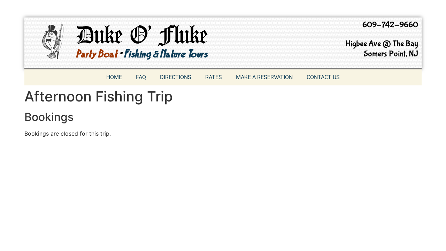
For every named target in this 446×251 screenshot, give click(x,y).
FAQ (141, 77)
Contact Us (323, 77)
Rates (213, 77)
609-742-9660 (390, 25)
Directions (175, 77)
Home (114, 77)
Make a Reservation (264, 77)
